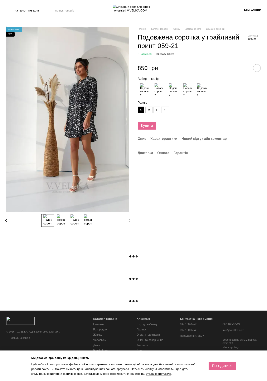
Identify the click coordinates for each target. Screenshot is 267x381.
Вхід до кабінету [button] (147, 324)
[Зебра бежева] (202, 89)
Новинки (98, 324)
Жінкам (97, 334)
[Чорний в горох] (158, 89)
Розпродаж (100, 329)
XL (165, 110)
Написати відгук (164, 54)
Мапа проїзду (231, 347)
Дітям (96, 345)
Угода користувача (158, 373)
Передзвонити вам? (192, 335)
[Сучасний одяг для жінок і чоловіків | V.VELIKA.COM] (20, 320)
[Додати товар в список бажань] (257, 68)
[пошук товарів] (91, 10)
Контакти (142, 345)
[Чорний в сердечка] (144, 89)
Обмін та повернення (150, 339)
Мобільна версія (20, 337)
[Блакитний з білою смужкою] (187, 89)
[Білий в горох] (173, 89)
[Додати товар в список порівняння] (245, 68)
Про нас (142, 329)
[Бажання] (217, 10)
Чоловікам (99, 339)
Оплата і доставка (148, 334)
